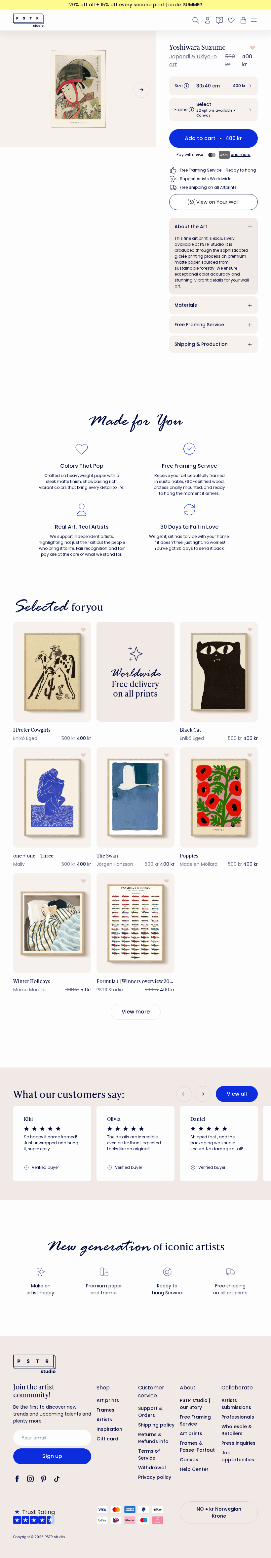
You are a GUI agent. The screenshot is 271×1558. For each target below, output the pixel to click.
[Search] (195, 20)
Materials (185, 305)
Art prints (108, 1400)
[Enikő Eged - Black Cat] (219, 672)
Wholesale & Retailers (236, 1430)
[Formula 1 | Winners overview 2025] (135, 923)
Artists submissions (236, 1404)
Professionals (237, 1417)
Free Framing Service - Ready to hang (218, 170)
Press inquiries (238, 1443)
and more (241, 154)
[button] (256, 20)
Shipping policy (156, 1425)
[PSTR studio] (28, 20)
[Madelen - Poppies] (219, 797)
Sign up (52, 1456)
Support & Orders (150, 1412)
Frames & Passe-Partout (197, 1446)
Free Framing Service (199, 324)
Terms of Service (149, 1454)
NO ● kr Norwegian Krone (219, 1512)
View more (136, 1011)
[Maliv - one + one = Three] (52, 797)
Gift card (107, 1438)
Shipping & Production (201, 344)
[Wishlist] (231, 20)
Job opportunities (237, 1456)
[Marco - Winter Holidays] (52, 923)
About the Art (190, 226)
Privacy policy (154, 1477)
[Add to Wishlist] (252, 48)
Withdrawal (152, 1467)
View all (237, 1094)
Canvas (189, 1459)
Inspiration (109, 1429)
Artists (104, 1419)
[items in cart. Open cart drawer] (242, 20)
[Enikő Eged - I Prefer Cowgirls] (52, 672)
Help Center (194, 1469)
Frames (105, 1410)
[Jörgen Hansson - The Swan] (135, 797)
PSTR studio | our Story (195, 1404)
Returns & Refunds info (153, 1438)
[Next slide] (141, 90)
